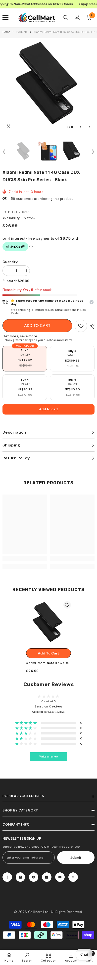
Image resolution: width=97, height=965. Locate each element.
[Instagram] (20, 877)
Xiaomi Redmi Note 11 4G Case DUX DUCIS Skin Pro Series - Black (48, 663)
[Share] (91, 326)
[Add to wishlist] (67, 605)
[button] (80, 127)
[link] (81, 326)
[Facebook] (7, 877)
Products (22, 32)
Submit (75, 858)
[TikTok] (46, 877)
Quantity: (10, 262)
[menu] (5, 18)
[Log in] (77, 17)
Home (6, 32)
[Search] (66, 18)
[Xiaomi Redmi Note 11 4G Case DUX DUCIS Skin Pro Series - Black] (48, 623)
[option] (48, 86)
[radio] (24, 358)
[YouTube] (60, 877)
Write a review (48, 756)
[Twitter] (73, 877)
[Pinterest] (33, 877)
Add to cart (37, 325)
